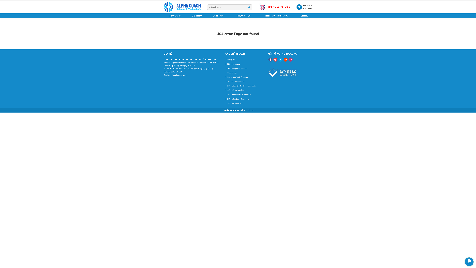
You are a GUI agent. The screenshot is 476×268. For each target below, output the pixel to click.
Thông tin (231, 60)
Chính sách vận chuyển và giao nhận (241, 86)
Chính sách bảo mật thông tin (238, 99)
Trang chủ (174, 16)
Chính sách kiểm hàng (235, 90)
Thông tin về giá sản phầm (237, 77)
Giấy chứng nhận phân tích (237, 68)
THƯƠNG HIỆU (244, 16)
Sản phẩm (218, 16)
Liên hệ (304, 16)
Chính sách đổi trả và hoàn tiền (239, 95)
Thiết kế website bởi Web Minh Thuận (238, 110)
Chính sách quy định (235, 103)
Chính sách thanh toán (236, 81)
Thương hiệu (232, 73)
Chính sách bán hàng (276, 16)
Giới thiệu (197, 16)
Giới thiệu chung (233, 64)
